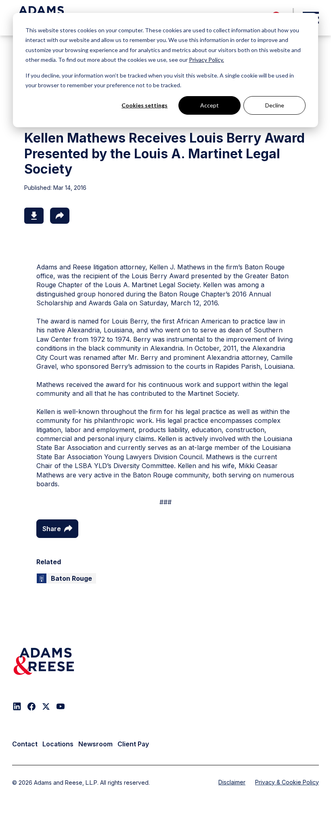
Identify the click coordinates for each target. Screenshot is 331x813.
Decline (274, 105)
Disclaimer (231, 782)
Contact (25, 744)
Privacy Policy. (206, 59)
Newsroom (95, 744)
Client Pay (133, 744)
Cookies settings (145, 105)
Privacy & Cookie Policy (287, 782)
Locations (57, 744)
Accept (209, 105)
